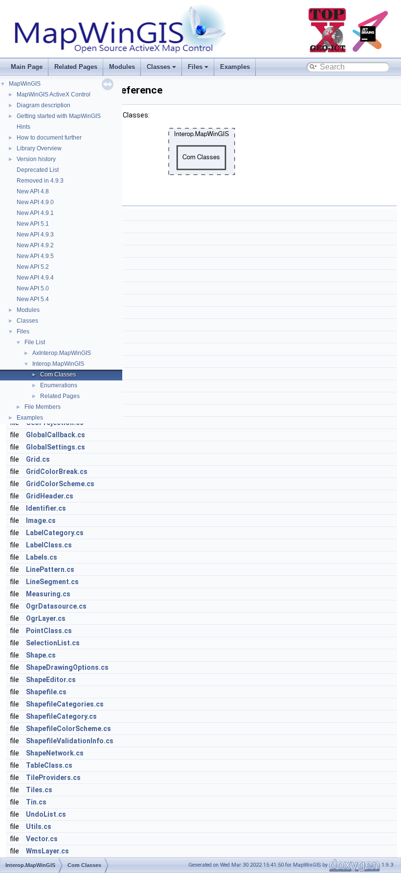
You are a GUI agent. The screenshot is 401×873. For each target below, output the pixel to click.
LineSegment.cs (52, 582)
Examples (235, 67)
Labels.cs (41, 557)
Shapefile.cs (46, 692)
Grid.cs (38, 459)
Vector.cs (42, 839)
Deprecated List (38, 169)
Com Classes (58, 374)
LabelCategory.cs (55, 533)
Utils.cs (38, 826)
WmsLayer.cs (47, 851)
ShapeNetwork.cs (55, 753)
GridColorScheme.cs (60, 484)
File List (34, 342)
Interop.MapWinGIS (58, 363)
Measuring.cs (48, 594)
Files (195, 67)
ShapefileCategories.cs (65, 704)
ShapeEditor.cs (51, 680)
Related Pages (75, 67)
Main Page (27, 67)
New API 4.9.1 (35, 213)
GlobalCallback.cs (55, 435)
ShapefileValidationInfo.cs (69, 741)
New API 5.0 (33, 288)
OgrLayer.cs (46, 618)
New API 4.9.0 (35, 202)
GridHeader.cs (49, 496)
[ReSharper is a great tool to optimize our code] (373, 52)
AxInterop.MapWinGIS (61, 353)
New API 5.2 (33, 266)
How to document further (49, 137)
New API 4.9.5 (35, 256)
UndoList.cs (46, 814)
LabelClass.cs (49, 545)
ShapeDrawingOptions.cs (67, 667)
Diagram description (43, 105)
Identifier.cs (46, 508)
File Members (42, 406)
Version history (36, 159)
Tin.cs (36, 802)
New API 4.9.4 (35, 277)
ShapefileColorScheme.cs (68, 728)
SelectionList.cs (53, 643)
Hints (23, 126)
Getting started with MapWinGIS (59, 116)
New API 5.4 (33, 299)
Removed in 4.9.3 (40, 180)
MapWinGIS (25, 83)
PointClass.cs (49, 631)
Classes (158, 67)
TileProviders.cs (53, 777)
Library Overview (39, 148)
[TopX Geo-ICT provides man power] (327, 52)
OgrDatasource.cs (56, 606)
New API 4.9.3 (35, 234)
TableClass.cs (49, 765)
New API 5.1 (33, 223)
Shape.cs (41, 655)
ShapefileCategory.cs (61, 716)
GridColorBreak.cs (57, 471)
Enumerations (58, 385)
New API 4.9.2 (35, 245)
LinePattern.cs (50, 569)
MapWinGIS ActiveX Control (53, 94)
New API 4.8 (33, 191)
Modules (122, 67)
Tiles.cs (39, 790)
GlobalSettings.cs (55, 447)
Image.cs (41, 520)
